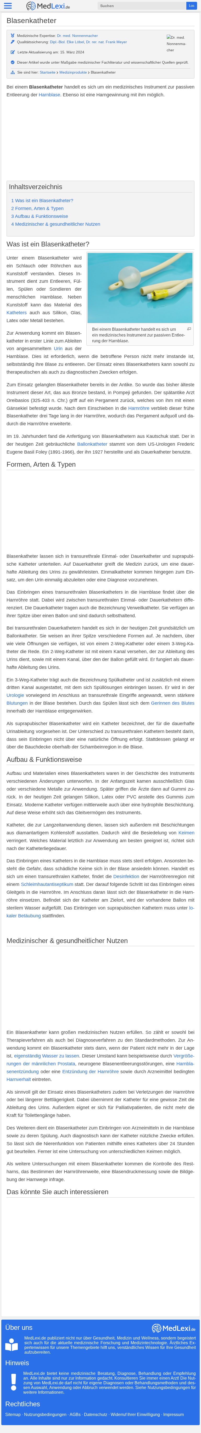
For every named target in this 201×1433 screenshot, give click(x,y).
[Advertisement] (100, 140)
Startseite (47, 72)
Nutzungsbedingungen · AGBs (52, 1414)
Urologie (15, 695)
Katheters (17, 312)
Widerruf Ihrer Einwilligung (135, 1414)
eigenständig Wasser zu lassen (46, 1056)
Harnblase (49, 94)
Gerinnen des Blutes (172, 703)
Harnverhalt (19, 1079)
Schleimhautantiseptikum (47, 884)
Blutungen (17, 703)
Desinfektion (126, 876)
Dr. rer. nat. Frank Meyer (106, 42)
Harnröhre (138, 408)
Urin (58, 348)
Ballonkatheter (92, 444)
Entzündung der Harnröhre (90, 1071)
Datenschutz (95, 1414)
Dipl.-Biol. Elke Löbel (67, 42)
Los (191, 6)
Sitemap (13, 1414)
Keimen (186, 832)
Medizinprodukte (73, 72)
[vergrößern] (189, 328)
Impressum (173, 1414)
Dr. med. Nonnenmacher (77, 36)
